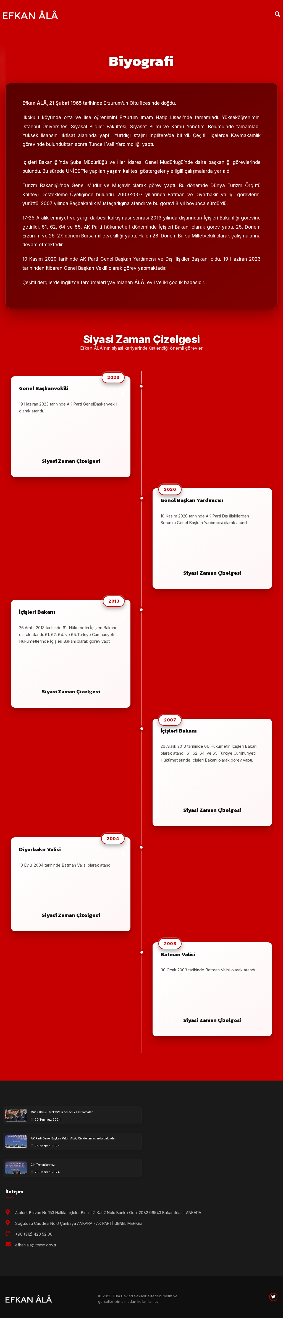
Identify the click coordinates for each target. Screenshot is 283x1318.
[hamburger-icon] (245, 14)
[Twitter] (273, 1297)
